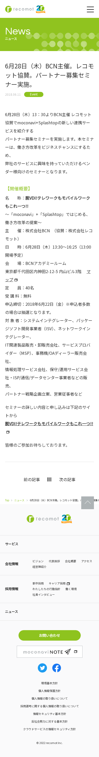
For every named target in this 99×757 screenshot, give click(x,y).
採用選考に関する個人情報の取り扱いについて (49, 706)
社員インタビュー (43, 594)
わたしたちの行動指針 (46, 589)
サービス (11, 543)
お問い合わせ (49, 635)
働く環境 (71, 589)
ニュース (19, 500)
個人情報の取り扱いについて (49, 698)
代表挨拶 (54, 561)
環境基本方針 (49, 683)
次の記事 (67, 479)
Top (7, 500)
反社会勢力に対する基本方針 (49, 721)
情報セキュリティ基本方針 (49, 714)
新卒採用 (38, 583)
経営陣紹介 (39, 567)
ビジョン (38, 561)
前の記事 (32, 479)
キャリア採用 (57, 583)
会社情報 (11, 563)
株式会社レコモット (25, 9)
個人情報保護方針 (49, 691)
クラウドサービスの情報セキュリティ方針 (49, 729)
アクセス (86, 561)
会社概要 (70, 561)
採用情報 (11, 588)
